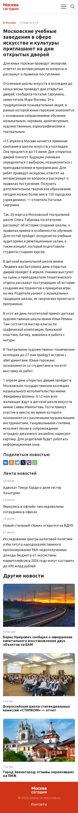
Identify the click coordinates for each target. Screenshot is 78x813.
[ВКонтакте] (5, 462)
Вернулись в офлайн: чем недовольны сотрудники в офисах (33, 509)
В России (9, 631)
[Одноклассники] (11, 462)
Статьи (8, 701)
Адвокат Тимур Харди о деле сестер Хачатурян (32, 490)
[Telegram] (17, 462)
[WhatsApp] (34, 462)
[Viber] (28, 462)
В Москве (9, 22)
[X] (23, 462)
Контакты (39, 804)
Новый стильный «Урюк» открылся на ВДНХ (38, 525)
